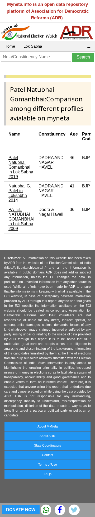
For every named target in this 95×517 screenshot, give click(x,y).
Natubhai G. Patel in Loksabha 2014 (19, 193)
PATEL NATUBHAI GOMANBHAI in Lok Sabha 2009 (21, 219)
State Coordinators (47, 445)
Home (9, 46)
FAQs (47, 474)
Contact (47, 455)
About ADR (47, 436)
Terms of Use (47, 464)
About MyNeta (47, 426)
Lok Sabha (32, 46)
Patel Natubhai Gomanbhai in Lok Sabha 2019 (20, 167)
